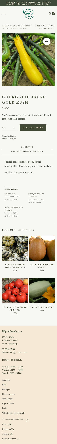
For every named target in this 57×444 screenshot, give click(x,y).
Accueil (5, 26)
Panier (4, 408)
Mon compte (7, 399)
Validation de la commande (13, 413)
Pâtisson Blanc (10, 194)
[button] (46, 41)
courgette (13, 139)
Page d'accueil (8, 403)
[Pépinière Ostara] (28, 13)
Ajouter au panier (33, 127)
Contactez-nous (8, 394)
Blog (4, 385)
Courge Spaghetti (42, 307)
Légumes (26, 26)
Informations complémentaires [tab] (27, 151)
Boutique (15, 26)
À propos (6, 380)
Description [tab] (27, 147)
